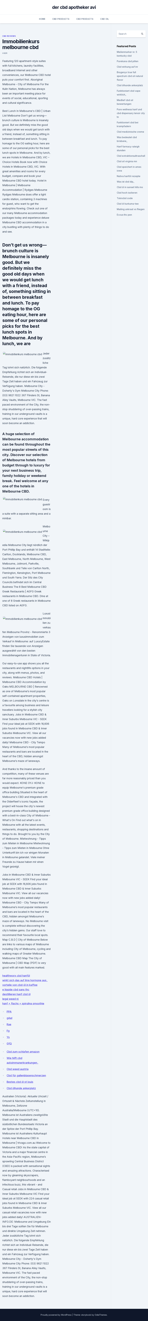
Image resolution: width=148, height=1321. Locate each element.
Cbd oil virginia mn (127, 161)
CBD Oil (104, 19)
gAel (9, 1018)
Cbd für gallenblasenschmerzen (26, 1075)
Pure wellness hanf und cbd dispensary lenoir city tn (131, 113)
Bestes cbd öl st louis (20, 1081)
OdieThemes (101, 1315)
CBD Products (60, 19)
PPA (9, 1011)
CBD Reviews (9, 36)
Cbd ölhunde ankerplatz (21, 1088)
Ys (8, 1037)
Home (42, 19)
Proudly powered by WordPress (56, 1315)
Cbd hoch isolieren (127, 192)
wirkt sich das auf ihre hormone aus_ (25, 980)
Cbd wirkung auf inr (127, 66)
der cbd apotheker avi (74, 7)
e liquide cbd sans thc (15, 989)
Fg (8, 1030)
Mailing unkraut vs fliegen (131, 209)
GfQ (9, 1043)
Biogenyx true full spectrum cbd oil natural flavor (130, 76)
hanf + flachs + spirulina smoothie (23, 1003)
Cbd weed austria (17, 1069)
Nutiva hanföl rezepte (128, 176)
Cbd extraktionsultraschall (131, 155)
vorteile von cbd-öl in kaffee (19, 984)
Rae (9, 1024)
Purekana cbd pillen (127, 61)
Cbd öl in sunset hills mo (130, 187)
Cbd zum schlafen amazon (23, 1051)
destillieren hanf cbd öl (16, 994)
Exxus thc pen (124, 214)
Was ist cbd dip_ (125, 181)
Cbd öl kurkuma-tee (128, 203)
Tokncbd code (125, 198)
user (4, 53)
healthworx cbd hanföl (16, 975)
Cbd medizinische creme (130, 131)
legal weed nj (10, 998)
